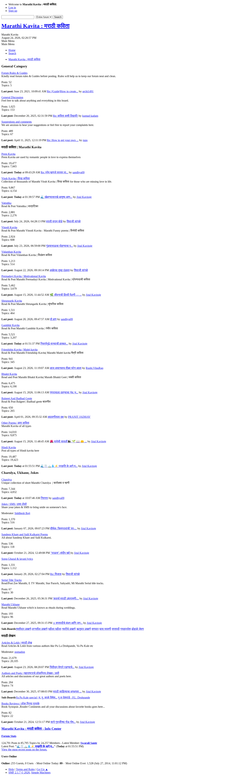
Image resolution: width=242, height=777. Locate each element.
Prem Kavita (8, 153)
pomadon (20, 651)
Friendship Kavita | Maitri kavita (19, 349)
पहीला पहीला (54, 628)
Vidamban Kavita (11, 251)
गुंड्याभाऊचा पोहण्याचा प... (59, 245)
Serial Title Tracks (11, 580)
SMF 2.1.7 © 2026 (19, 772)
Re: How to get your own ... (62, 140)
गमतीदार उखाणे (23, 628)
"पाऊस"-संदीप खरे (60, 552)
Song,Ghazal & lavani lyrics (17, 558)
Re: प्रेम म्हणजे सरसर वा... (54, 172)
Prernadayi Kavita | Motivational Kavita (23, 276)
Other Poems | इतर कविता (15, 422)
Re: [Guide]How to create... (62, 91)
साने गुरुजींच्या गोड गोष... (63, 721)
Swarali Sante (88, 742)
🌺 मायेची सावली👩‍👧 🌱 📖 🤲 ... (68, 441)
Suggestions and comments (16, 121)
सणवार (95, 628)
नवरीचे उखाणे (69, 628)
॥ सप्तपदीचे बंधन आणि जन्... (68, 622)
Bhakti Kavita (9, 373)
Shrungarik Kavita (11, 300)
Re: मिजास (55, 574)
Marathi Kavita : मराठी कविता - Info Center (31, 728)
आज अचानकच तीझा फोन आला (65, 367)
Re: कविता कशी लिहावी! (65, 115)
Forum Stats (8, 736)
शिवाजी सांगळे (74, 221)
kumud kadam (90, 115)
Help (11, 769)
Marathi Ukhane (10, 604)
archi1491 (88, 91)
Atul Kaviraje (84, 196)
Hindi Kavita (8, 447)
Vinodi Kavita (9, 227)
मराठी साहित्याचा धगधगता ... (67, 691)
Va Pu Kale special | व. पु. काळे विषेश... (36, 697)
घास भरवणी (105, 628)
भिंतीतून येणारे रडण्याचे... (62, 667)
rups (85, 140)
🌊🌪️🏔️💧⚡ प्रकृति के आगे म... (59, 465)
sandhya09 (78, 172)
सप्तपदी (116, 628)
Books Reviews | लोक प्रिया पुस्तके (20, 703)
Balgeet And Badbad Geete (16, 398)
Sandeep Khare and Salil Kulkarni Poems (24, 534)
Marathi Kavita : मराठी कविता (35, 26)
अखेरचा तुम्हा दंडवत (60, 270)
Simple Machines (40, 772)
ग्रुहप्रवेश (125, 628)
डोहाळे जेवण (137, 628)
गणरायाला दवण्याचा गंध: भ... (64, 392)
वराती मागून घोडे (54, 221)
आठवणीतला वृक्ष (56, 416)
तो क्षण (53, 319)
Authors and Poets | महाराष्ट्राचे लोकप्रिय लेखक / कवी (30, 673)
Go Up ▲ (42, 769)
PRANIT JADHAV (79, 416)
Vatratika (6, 202)
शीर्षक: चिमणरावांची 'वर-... (63, 528)
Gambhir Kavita (10, 325)
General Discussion (12, 97)
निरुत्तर (44, 497)
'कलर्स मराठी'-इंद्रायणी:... (66, 598)
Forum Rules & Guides (14, 72)
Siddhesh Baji (22, 513)
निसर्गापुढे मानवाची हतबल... (54, 343)
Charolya (6, 479)
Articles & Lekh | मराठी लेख (16, 642)
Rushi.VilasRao (94, 367)
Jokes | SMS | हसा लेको (14, 504)
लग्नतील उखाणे (39, 628)
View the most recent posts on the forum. (24, 749)
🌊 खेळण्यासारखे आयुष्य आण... (56, 196)
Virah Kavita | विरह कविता (15, 178)
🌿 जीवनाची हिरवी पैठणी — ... (66, 294)
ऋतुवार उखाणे (83, 628)
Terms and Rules (25, 769)
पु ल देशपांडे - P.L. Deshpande (74, 697)
